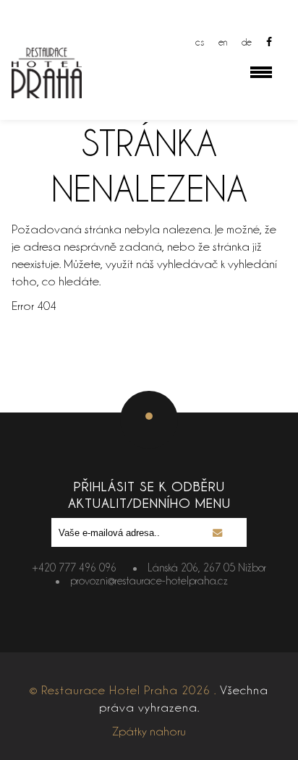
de (247, 41)
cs (199, 41)
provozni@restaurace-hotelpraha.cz (149, 580)
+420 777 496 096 (74, 567)
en (222, 41)
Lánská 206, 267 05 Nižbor (207, 567)
